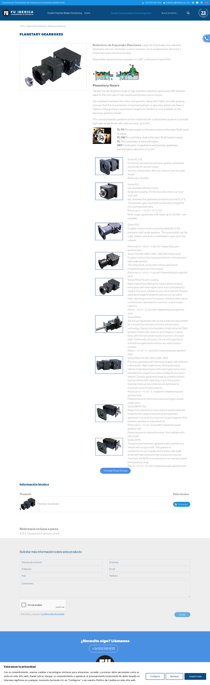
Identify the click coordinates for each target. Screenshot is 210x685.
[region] (105, 673)
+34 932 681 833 (152, 2)
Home (87, 13)
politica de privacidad (53, 614)
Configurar (155, 676)
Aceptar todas (195, 676)
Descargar (183, 504)
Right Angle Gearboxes (36, 26)
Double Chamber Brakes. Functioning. (65, 13)
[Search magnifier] (188, 13)
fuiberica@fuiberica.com (177, 2)
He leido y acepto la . (43, 614)
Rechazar (174, 676)
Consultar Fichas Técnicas (115, 470)
